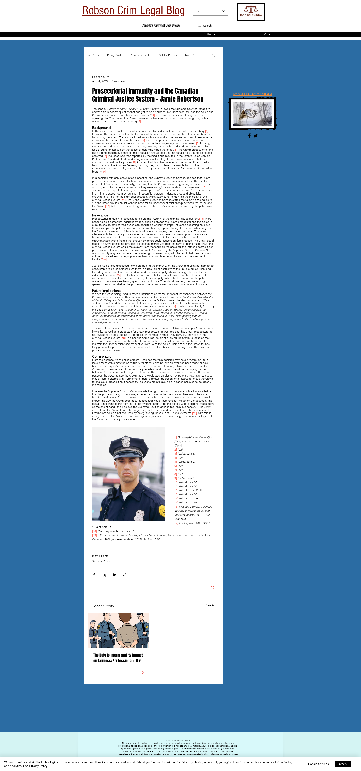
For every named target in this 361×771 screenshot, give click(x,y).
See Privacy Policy (35, 766)
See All (210, 605)
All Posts (93, 55)
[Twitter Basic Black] (255, 135)
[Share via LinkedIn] (115, 575)
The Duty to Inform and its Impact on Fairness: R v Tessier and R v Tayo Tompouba (118, 658)
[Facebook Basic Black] (249, 135)
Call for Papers (168, 55)
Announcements (140, 55)
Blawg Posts (114, 55)
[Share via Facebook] (94, 575)
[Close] (355, 764)
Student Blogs (101, 561)
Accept (342, 764)
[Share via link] (125, 575)
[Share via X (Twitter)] (104, 575)
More (188, 55)
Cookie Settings (318, 764)
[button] (213, 55)
